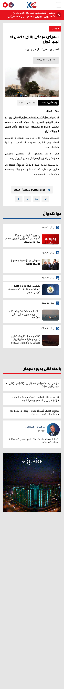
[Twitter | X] (27, 199)
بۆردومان (31, 103)
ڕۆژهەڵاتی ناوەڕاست (48, 103)
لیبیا (21, 103)
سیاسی (55, 29)
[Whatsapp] (36, 199)
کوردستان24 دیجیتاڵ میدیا (29, 190)
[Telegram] (45, 199)
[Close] (58, 14)
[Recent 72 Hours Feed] (11, 5)
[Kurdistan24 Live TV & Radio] (5, 5)
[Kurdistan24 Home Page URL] (32, 5)
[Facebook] (18, 199)
